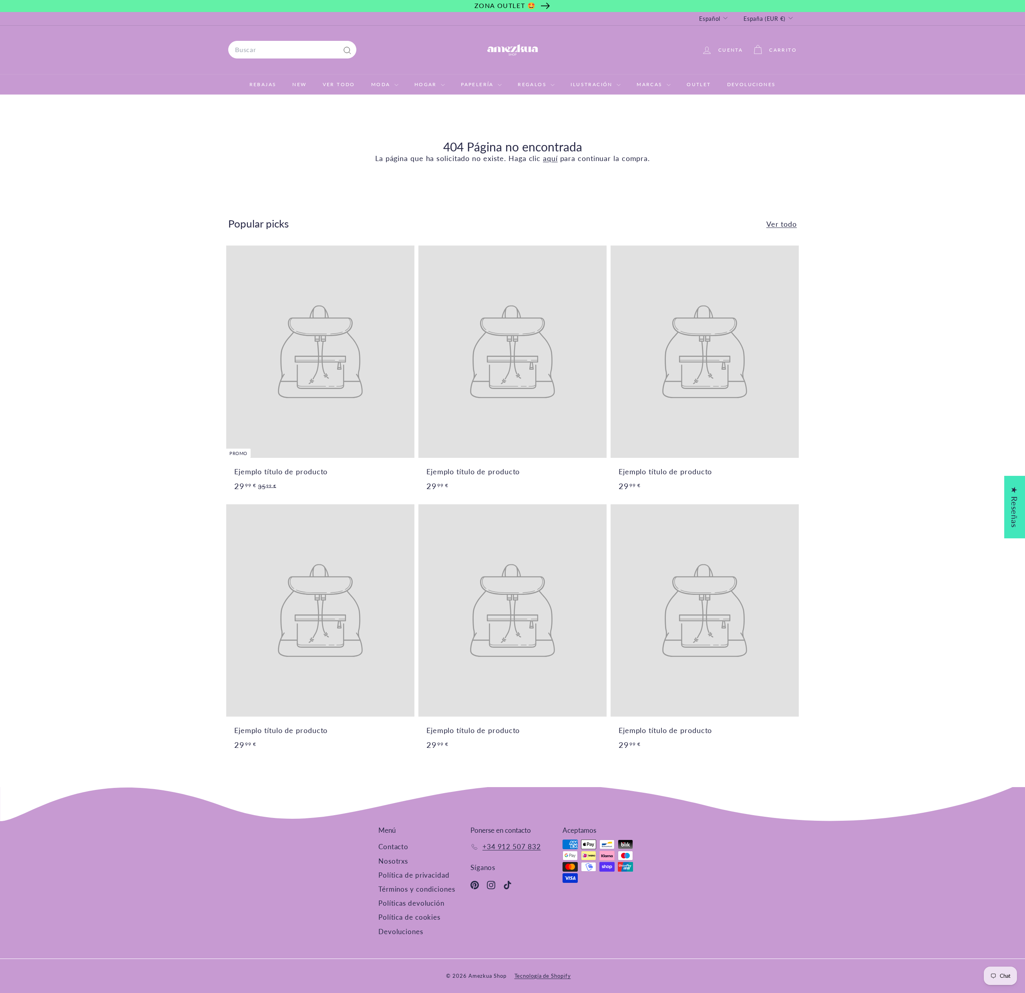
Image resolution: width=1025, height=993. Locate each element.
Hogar (426, 84)
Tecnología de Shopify (543, 976)
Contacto (393, 846)
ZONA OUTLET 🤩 (505, 5)
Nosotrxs (393, 861)
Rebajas (263, 84)
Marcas (651, 84)
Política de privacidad (414, 875)
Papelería (478, 84)
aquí (550, 158)
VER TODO (339, 84)
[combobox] (292, 49)
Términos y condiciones (416, 889)
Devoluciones (751, 84)
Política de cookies (409, 917)
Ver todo (781, 224)
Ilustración (593, 84)
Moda (381, 84)
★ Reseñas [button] (1014, 507)
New (299, 84)
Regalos (533, 84)
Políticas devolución (411, 903)
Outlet (699, 84)
